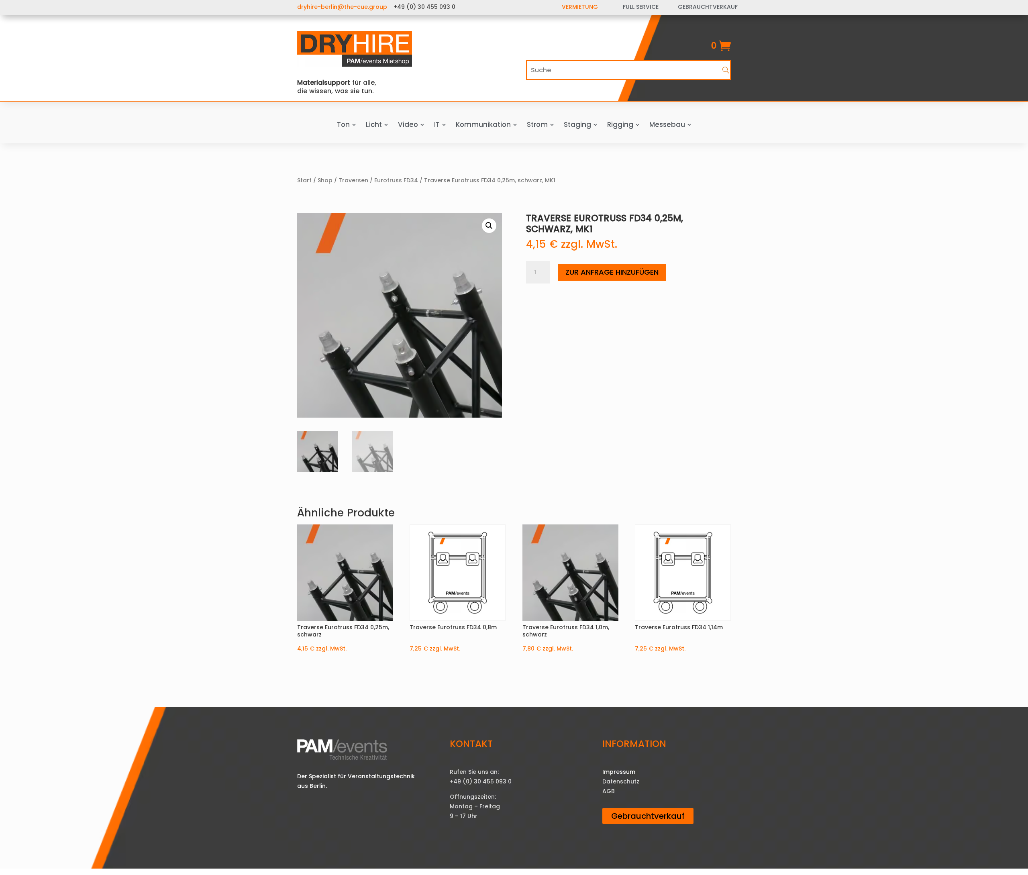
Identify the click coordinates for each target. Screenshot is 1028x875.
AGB (608, 791)
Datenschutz (620, 781)
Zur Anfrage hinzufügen (612, 272)
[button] (489, 225)
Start (304, 180)
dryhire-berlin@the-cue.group (342, 7)
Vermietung (580, 7)
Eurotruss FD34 (396, 180)
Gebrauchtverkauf (648, 816)
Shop (325, 180)
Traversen (353, 180)
